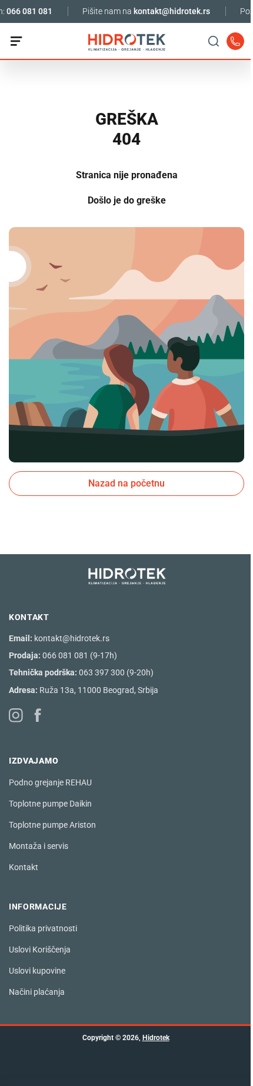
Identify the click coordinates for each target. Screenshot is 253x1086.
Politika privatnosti (43, 928)
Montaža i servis (38, 846)
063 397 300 (102, 672)
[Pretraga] (205, 41)
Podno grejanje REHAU (50, 782)
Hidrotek (155, 1038)
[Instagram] (16, 715)
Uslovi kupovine (37, 970)
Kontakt (23, 867)
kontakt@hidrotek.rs (166, 11)
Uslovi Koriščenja (40, 949)
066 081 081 (23, 11)
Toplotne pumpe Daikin (50, 803)
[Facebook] (38, 715)
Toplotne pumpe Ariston (52, 825)
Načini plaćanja (37, 992)
